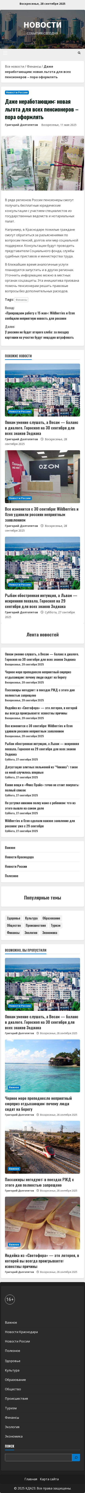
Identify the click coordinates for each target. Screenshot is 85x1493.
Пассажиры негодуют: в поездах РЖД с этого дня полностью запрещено (39, 1182)
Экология (31, 932)
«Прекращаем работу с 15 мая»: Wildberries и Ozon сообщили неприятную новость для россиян (40, 313)
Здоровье (13, 918)
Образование (51, 918)
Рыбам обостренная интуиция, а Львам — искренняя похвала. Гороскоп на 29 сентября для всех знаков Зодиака (41, 600)
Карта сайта (49, 1479)
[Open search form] (79, 53)
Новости (43, 24)
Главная (31, 1479)
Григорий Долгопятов (21, 125)
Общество (14, 925)
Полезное (11, 875)
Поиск (9, 1446)
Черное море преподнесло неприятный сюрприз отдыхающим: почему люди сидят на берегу (38, 1103)
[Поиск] (76, 1457)
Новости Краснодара (19, 857)
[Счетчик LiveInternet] (9, 1312)
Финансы (34, 66)
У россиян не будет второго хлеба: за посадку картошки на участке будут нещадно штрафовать (39, 331)
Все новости (14, 66)
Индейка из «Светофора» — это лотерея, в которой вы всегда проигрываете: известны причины (42, 1260)
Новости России (17, 92)
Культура (31, 918)
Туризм (55, 925)
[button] (5, 53)
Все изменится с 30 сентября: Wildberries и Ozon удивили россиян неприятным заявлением (41, 514)
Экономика (49, 932)
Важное (10, 847)
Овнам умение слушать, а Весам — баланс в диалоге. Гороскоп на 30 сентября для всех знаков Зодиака (41, 427)
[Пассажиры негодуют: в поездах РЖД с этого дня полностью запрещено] (42, 1147)
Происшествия (36, 925)
